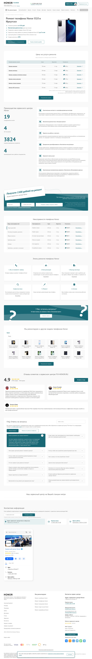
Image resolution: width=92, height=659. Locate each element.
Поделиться (66, 641)
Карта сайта (7, 637)
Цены (29, 10)
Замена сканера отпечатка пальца (17, 74)
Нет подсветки (35, 244)
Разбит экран (35, 232)
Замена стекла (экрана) (15, 83)
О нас (33, 10)
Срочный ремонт (22, 10)
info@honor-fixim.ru (70, 609)
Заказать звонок (46, 315)
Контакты (73, 10)
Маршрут (10, 558)
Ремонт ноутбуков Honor (41, 598)
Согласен (70, 654)
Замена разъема (13, 66)
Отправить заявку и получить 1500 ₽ (49, 204)
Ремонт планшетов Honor (41, 604)
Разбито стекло (35, 227)
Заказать (79, 66)
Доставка (44, 10)
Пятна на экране (36, 240)
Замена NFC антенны (14, 87)
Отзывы (38, 10)
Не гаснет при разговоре (38, 236)
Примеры (6, 608)
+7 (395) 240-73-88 (37, 3)
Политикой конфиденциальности (34, 517)
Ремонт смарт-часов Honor (41, 607)
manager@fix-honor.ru (70, 612)
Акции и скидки (56, 10)
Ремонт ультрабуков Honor (41, 610)
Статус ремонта (83, 10)
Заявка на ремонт (65, 10)
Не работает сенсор (36, 248)
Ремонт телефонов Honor (41, 601)
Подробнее (46, 276)
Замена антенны (13, 70)
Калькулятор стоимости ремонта (12, 628)
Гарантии (49, 10)
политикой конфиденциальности (24, 207)
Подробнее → (79, 227)
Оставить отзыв (81, 380)
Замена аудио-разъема (15, 79)
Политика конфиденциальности (46, 649)
